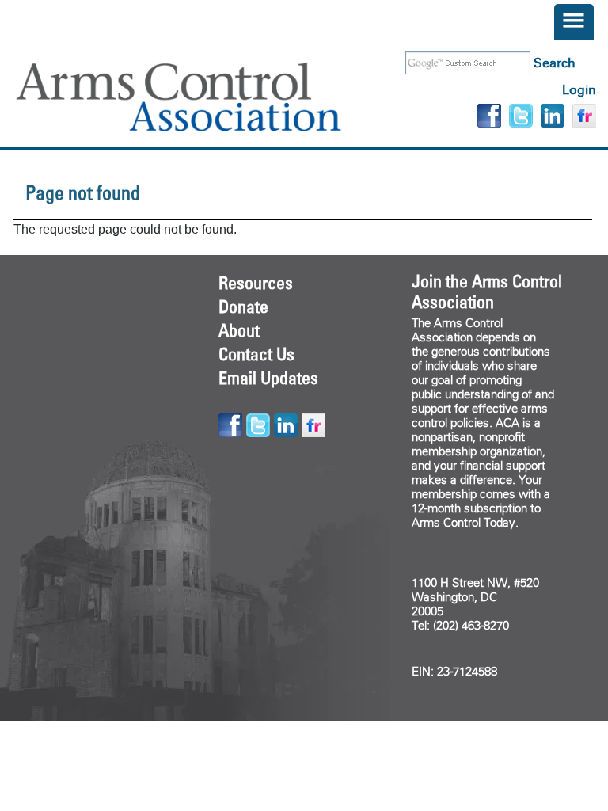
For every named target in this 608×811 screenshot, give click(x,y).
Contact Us (256, 354)
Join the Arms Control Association (487, 291)
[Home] (202, 97)
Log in (579, 89)
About (239, 330)
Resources (255, 283)
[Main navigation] (574, 22)
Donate (243, 306)
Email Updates (268, 378)
